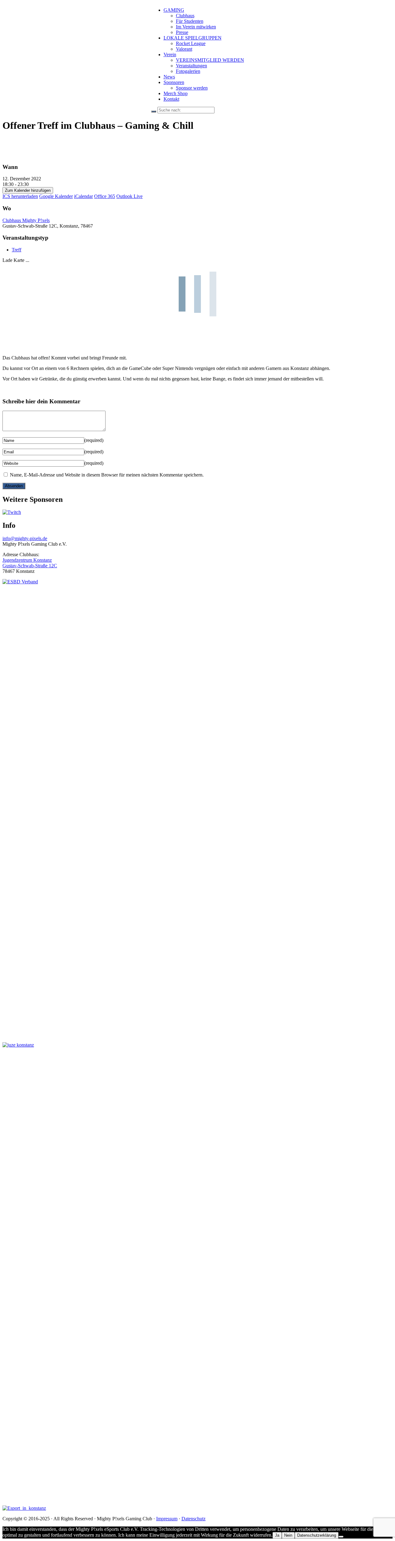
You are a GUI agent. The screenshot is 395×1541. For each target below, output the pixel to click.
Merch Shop (176, 93)
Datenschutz (193, 1518)
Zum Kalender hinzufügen (28, 190)
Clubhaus (185, 15)
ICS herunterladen (20, 196)
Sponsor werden (192, 87)
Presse (182, 32)
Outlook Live (129, 196)
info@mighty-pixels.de (24, 538)
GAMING (174, 10)
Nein (288, 1535)
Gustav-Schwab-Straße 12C (29, 565)
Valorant (184, 49)
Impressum (166, 1518)
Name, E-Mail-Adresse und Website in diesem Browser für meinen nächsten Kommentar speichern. (107, 474)
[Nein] (341, 1537)
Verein (170, 54)
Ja (277, 1535)
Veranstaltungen (191, 65)
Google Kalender (56, 196)
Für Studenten (189, 21)
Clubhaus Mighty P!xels (26, 220)
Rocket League (191, 43)
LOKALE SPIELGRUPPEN (193, 37)
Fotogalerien (188, 71)
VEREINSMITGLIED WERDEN (210, 60)
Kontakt (171, 99)
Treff (16, 249)
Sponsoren (174, 82)
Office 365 (104, 196)
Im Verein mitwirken (196, 26)
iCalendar (83, 196)
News (169, 76)
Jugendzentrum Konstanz (27, 560)
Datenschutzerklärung (316, 1535)
